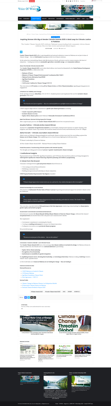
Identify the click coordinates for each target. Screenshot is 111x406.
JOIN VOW (72, 403)
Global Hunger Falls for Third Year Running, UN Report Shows (83, 356)
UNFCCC (77, 291)
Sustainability (60, 18)
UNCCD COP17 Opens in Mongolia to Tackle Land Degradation (50, 1)
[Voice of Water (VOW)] (30, 8)
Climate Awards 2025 (37, 291)
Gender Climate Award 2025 (53, 291)
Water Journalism (70, 18)
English (92, 17)
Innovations (51, 18)
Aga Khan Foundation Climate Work (32, 275)
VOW (83, 18)
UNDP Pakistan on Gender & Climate (32, 271)
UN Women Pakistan (28, 273)
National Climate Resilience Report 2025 (33, 287)
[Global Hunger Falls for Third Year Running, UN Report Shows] (83, 349)
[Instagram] (72, 1)
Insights (44, 18)
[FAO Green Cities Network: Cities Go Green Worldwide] (64, 349)
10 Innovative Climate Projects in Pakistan (34, 285)
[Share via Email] (31, 297)
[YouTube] (70, 1)
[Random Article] (74, 1)
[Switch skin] (78, 1)
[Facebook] (67, 1)
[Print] (34, 297)
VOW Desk (49, 48)
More (78, 18)
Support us (66, 403)
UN (64, 291)
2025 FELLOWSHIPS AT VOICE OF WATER (56, 23)
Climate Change (36, 18)
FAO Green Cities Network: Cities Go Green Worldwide (64, 356)
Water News (26, 18)
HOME (20, 18)
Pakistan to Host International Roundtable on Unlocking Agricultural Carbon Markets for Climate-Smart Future (27, 357)
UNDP (70, 291)
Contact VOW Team (88, 403)
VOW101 (61, 403)
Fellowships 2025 (79, 403)
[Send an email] (51, 48)
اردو (88, 18)
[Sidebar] (76, 1)
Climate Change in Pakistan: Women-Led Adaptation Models (39, 283)
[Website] (22, 308)
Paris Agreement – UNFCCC (30, 277)
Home (29, 34)
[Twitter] (69, 1)
